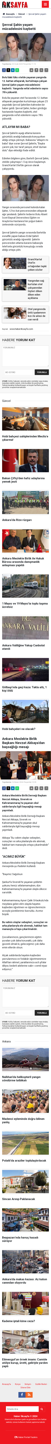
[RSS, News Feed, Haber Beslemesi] (29, 1395)
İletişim (28, 1384)
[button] (36, 70)
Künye (18, 1384)
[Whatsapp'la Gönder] (17, 70)
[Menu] (45, 4)
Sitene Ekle (25, 1387)
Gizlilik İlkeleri (41, 1384)
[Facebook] (4, 70)
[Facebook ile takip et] (22, 1395)
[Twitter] (8, 70)
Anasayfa (10, 14)
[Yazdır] (31, 70)
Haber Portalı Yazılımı (27, 1437)
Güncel (21, 14)
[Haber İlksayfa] (15, 4)
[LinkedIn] (13, 70)
